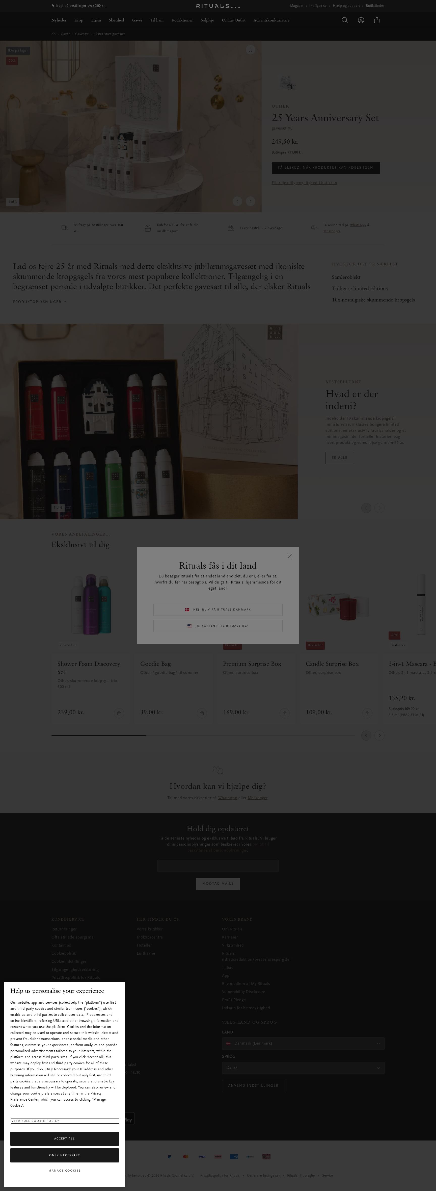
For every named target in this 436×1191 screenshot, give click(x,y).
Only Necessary (64, 1155)
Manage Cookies (64, 1170)
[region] (64, 1084)
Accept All (64, 1138)
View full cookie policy (36, 1121)
